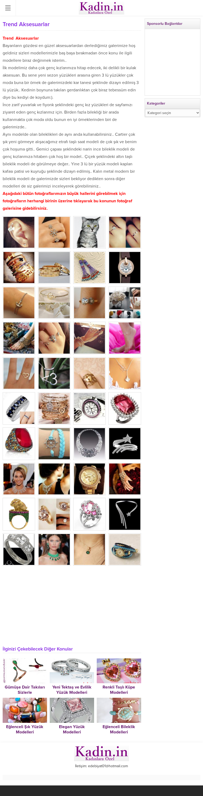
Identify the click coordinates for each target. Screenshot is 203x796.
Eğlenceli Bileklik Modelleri (119, 729)
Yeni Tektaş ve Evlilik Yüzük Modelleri (71, 690)
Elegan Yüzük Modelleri (72, 729)
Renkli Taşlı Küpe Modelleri (119, 690)
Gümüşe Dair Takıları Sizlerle (25, 690)
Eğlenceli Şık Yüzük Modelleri (24, 729)
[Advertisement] (72, 605)
